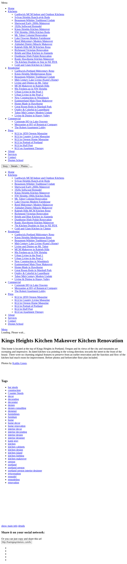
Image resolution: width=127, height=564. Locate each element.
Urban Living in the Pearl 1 (29, 91)
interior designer (16, 437)
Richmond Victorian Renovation (31, 50)
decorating (13, 399)
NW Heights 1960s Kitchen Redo (32, 32)
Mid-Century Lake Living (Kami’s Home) (37, 79)
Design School (15, 160)
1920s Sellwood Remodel (28, 26)
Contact (12, 157)
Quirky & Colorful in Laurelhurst (32, 109)
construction (14, 390)
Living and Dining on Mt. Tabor (31, 82)
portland (12, 464)
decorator (13, 402)
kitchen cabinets (16, 446)
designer (12, 411)
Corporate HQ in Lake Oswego (31, 121)
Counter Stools (15, 393)
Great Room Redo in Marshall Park (33, 106)
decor (11, 396)
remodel (12, 476)
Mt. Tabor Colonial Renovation (31, 35)
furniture (12, 417)
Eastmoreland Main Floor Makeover (33, 100)
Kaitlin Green (19, 363)
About (11, 151)
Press (10, 130)
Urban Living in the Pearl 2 (29, 94)
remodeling (14, 479)
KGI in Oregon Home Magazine (32, 139)
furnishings (14, 414)
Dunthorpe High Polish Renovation (33, 56)
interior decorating (17, 431)
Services (12, 154)
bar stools (13, 387)
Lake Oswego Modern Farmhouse (32, 38)
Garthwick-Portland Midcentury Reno (34, 70)
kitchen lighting (16, 455)
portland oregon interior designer (25, 470)
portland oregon (16, 467)
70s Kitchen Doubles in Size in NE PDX (36, 62)
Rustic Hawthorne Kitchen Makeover (34, 59)
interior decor (15, 429)
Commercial (14, 118)
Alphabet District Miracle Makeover (33, 44)
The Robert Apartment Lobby (30, 127)
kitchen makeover (17, 458)
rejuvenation (14, 473)
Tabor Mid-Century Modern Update (33, 112)
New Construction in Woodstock (32, 97)
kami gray (13, 440)
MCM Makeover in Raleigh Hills (32, 85)
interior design (15, 434)
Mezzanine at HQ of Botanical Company (36, 124)
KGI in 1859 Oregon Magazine (31, 133)
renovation (13, 482)
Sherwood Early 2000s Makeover (32, 23)
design (11, 405)
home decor (14, 423)
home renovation (16, 426)
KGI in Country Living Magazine (32, 136)
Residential (14, 68)
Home (11, 8)
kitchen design (15, 449)
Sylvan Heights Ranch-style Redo (32, 17)
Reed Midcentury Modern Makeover (34, 41)
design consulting (17, 408)
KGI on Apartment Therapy (29, 148)
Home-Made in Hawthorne (29, 103)
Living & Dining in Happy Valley (32, 115)
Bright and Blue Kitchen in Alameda (34, 53)
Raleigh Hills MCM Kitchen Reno (33, 47)
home (11, 420)
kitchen (12, 443)
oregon (11, 461)
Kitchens (12, 11)
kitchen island (15, 452)
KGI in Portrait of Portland (28, 142)
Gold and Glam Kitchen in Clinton (33, 65)
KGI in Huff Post (24, 145)
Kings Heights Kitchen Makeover (32, 29)
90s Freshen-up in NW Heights (31, 88)
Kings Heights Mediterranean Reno (33, 73)
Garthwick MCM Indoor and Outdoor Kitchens (39, 14)
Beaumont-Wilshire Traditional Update (35, 20)
